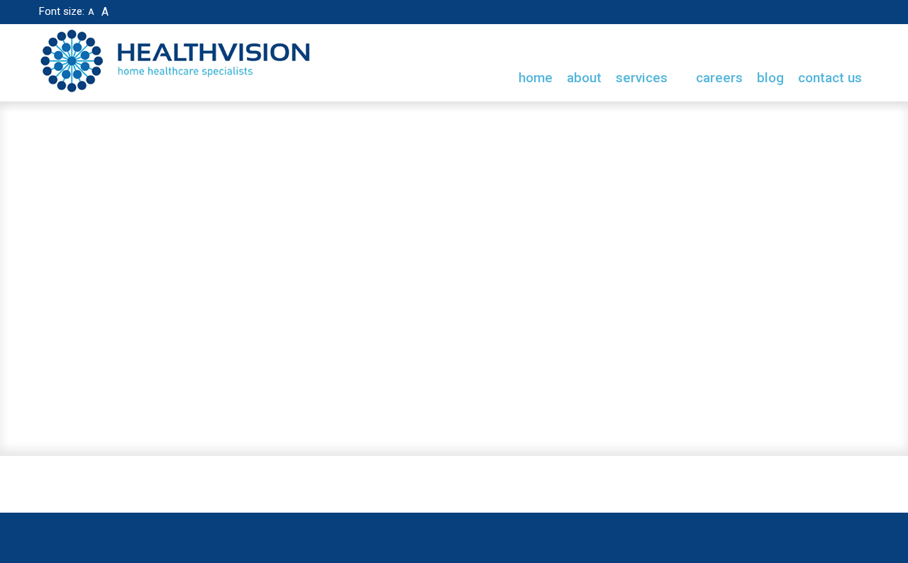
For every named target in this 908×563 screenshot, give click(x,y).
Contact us (830, 77)
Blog (770, 77)
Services (643, 77)
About (584, 77)
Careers (719, 77)
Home (536, 77)
